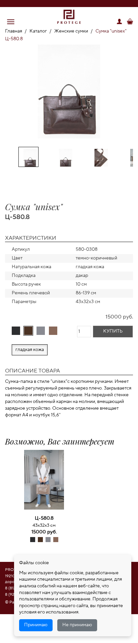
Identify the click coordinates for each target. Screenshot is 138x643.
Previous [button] (9, 88)
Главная (13, 31)
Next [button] (129, 88)
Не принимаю (77, 625)
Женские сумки (71, 31)
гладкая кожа (29, 350)
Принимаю (36, 625)
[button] (10, 21)
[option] (69, 93)
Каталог (38, 31)
